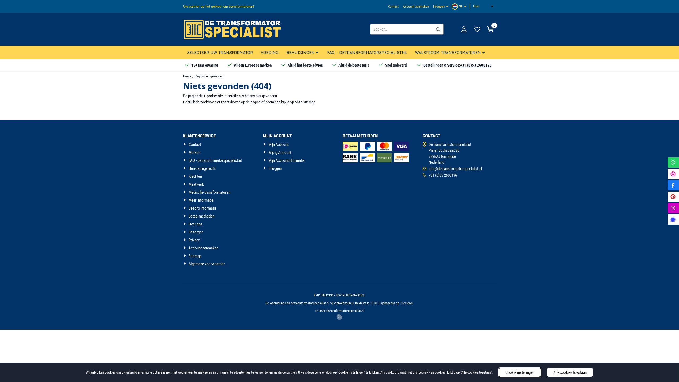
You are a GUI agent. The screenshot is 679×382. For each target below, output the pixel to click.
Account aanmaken (416, 6)
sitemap (309, 102)
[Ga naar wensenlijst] (477, 29)
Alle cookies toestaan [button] (570, 372)
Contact (393, 6)
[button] (460, 6)
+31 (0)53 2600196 (476, 65)
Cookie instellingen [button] (519, 372)
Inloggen (439, 6)
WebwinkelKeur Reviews (350, 303)
